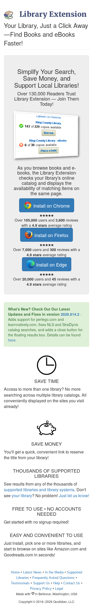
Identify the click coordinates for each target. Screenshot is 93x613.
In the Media (54, 572)
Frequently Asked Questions (53, 578)
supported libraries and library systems (39, 490)
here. (12, 340)
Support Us (41, 583)
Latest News (32, 572)
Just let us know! (74, 495)
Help (56, 583)
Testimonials (20, 583)
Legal (59, 589)
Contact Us (71, 583)
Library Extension (53, 14)
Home (15, 572)
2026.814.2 (70, 314)
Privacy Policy (41, 589)
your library (22, 495)
